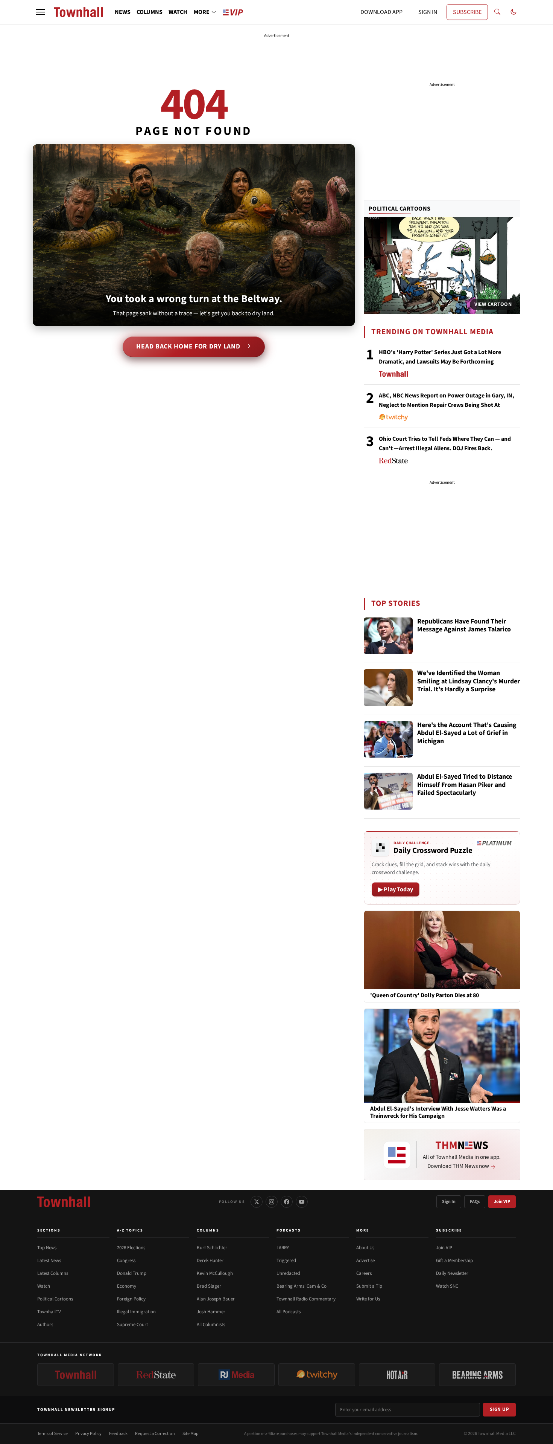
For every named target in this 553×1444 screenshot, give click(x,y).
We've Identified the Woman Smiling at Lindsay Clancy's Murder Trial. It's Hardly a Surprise (468, 681)
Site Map (190, 1433)
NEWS (123, 12)
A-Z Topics (130, 1230)
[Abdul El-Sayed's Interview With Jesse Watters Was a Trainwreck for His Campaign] (442, 1055)
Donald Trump (131, 1273)
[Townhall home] (63, 1201)
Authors (45, 1324)
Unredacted (288, 1273)
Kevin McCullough (215, 1273)
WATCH (178, 12)
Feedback (118, 1433)
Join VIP (502, 1201)
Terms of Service (52, 1433)
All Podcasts (288, 1311)
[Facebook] (287, 1202)
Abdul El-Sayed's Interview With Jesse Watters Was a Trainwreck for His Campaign (438, 1113)
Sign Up (499, 1409)
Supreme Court (132, 1324)
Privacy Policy (88, 1433)
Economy (126, 1286)
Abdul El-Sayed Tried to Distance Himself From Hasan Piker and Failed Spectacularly (464, 785)
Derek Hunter (210, 1260)
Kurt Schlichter (212, 1247)
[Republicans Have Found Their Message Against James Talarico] (388, 635)
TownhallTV (49, 1311)
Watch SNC (447, 1286)
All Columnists (211, 1324)
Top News (46, 1247)
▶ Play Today (395, 889)
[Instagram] (272, 1202)
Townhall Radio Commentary (306, 1299)
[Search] (497, 12)
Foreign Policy (131, 1299)
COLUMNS (150, 12)
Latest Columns (52, 1273)
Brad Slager (209, 1286)
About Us (365, 1247)
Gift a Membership (454, 1260)
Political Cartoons (400, 209)
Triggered (286, 1260)
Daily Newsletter (452, 1273)
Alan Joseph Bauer (216, 1299)
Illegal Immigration (136, 1311)
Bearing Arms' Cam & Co (301, 1286)
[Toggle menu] (40, 12)
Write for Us (368, 1299)
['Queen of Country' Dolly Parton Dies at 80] (442, 949)
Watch (43, 1286)
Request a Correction (155, 1433)
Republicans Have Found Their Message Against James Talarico (464, 625)
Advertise (365, 1260)
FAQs (475, 1201)
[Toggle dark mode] (513, 12)
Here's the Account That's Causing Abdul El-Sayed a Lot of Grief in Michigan (467, 733)
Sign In (449, 1201)
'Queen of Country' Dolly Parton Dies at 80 (424, 995)
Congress (126, 1260)
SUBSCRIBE (467, 12)
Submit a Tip (369, 1286)
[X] (257, 1202)
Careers (364, 1273)
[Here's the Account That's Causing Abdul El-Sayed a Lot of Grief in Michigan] (388, 739)
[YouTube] (302, 1202)
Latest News (49, 1260)
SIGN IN (427, 12)
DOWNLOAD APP (381, 12)
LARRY (282, 1247)
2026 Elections (131, 1247)
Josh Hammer (211, 1311)
